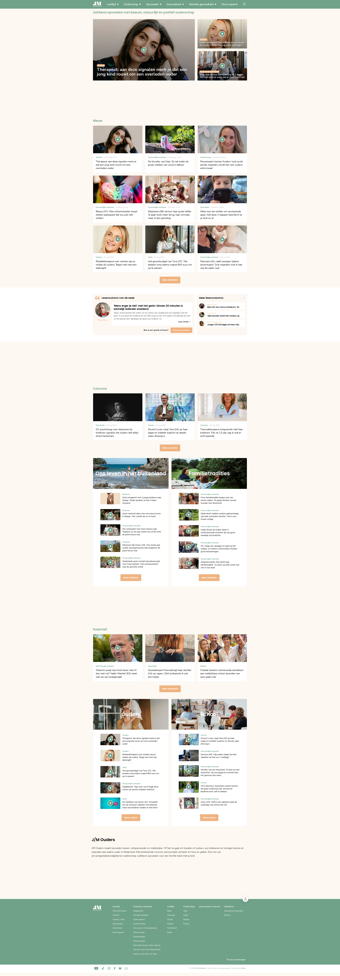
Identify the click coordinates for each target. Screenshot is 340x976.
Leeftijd (111, 4)
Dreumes (171, 915)
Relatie (186, 919)
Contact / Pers (119, 919)
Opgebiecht (138, 911)
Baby (169, 911)
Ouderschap (131, 4)
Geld (185, 911)
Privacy (227, 915)
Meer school (209, 817)
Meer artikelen (170, 279)
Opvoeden (152, 4)
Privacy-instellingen (236, 959)
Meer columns (170, 447)
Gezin (185, 915)
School (186, 923)
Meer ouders (130, 817)
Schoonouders (139, 941)
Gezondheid (174, 4)
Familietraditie (139, 936)
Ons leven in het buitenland (145, 928)
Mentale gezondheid (201, 4)
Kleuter (170, 923)
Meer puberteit (170, 688)
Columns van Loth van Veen (145, 954)
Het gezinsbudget (140, 915)
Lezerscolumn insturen (209, 906)
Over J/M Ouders (120, 911)
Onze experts (230, 4)
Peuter (170, 919)
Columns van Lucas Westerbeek (146, 949)
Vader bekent (139, 919)
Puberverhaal (138, 932)
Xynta (243, 968)
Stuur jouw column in (181, 330)
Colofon (116, 915)
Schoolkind (172, 928)
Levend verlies (139, 923)
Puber (169, 932)
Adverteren (117, 928)
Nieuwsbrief (118, 923)
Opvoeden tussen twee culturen (147, 945)
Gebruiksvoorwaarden (233, 911)
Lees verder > (184, 321)
